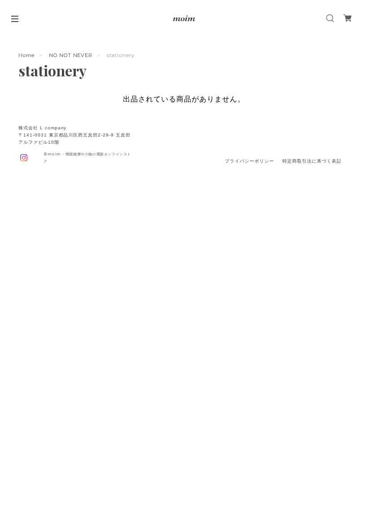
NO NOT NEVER (71, 55)
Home (26, 55)
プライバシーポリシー (249, 161)
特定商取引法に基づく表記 (312, 161)
